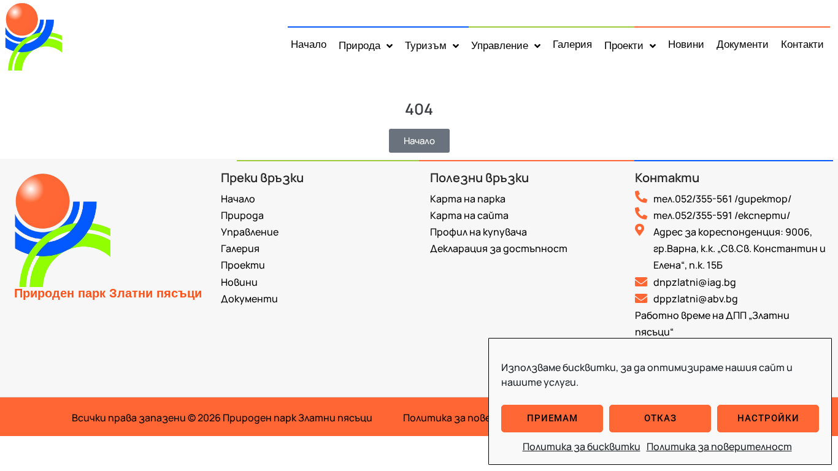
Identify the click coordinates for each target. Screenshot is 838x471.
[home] (41, 35)
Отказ (660, 418)
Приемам (552, 418)
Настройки (768, 418)
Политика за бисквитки (581, 446)
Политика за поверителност (719, 446)
